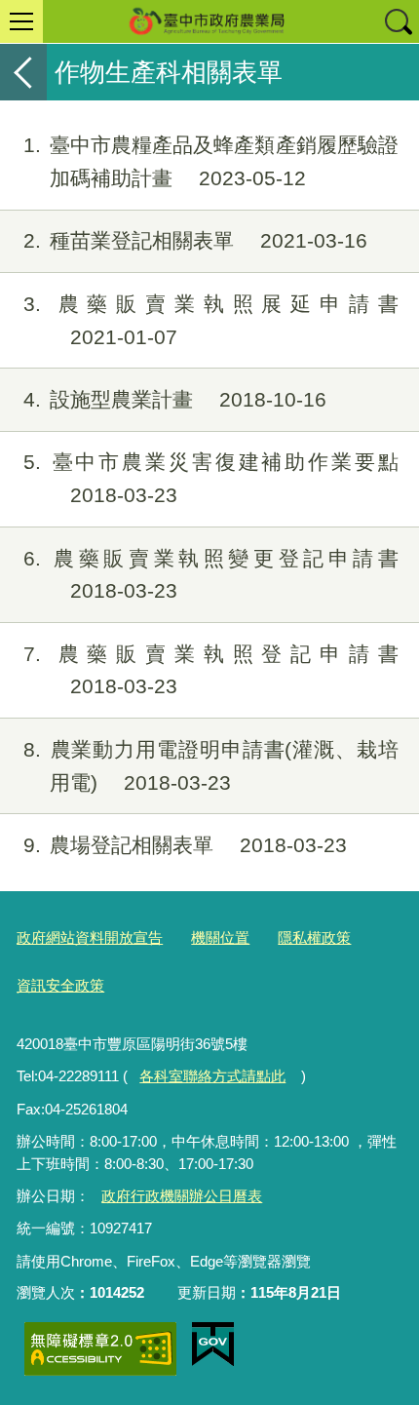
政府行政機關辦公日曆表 (181, 1196)
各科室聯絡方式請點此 (212, 1076)
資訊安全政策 (60, 985)
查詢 (397, 21)
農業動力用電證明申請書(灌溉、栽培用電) (211, 766)
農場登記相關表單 (185, 845)
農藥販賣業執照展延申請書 (211, 320)
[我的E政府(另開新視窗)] (213, 1344)
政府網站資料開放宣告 (90, 937)
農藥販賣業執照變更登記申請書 (211, 575)
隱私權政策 (314, 937)
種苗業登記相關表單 (195, 240)
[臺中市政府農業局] (209, 21)
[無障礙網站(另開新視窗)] (100, 1349)
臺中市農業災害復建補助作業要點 (211, 478)
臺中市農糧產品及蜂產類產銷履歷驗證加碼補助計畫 (211, 161)
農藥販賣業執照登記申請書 (211, 670)
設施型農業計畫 (174, 399)
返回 (23, 72)
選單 (21, 21)
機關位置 (220, 937)
